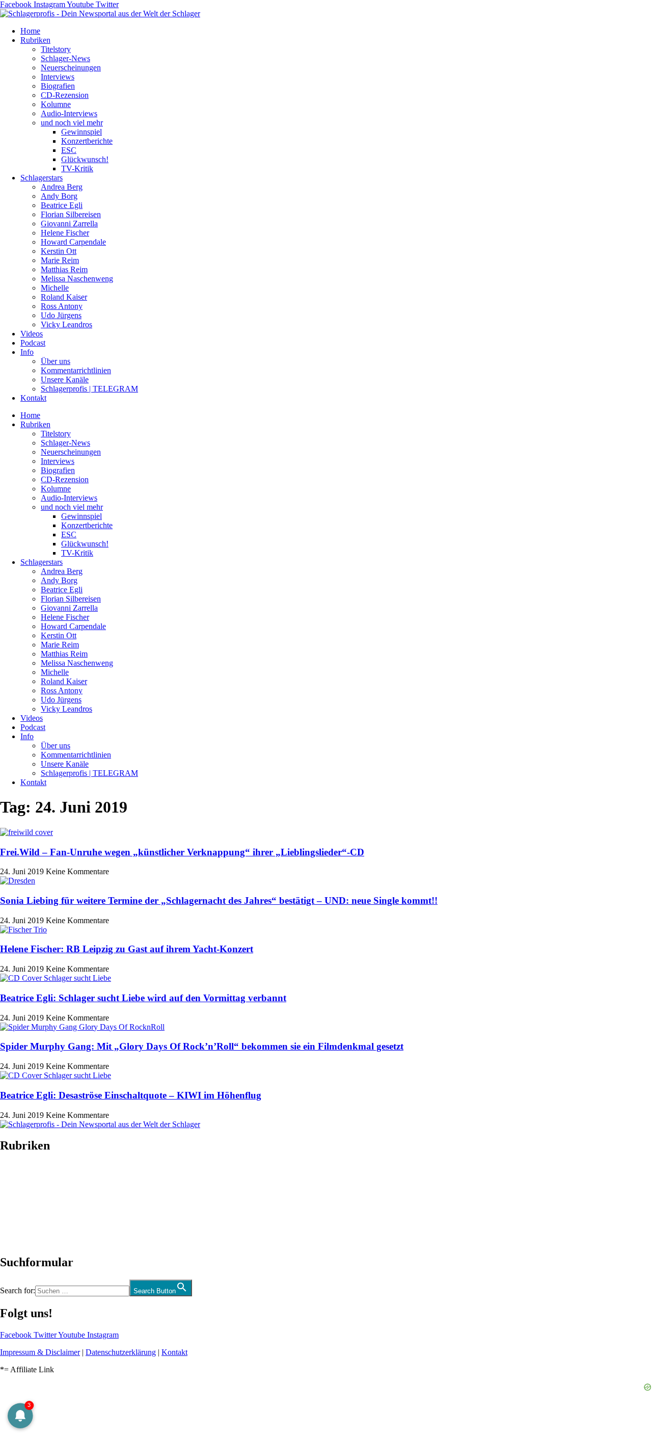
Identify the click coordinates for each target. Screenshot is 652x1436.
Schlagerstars (41, 177)
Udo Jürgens (61, 315)
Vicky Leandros (66, 324)
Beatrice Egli (62, 205)
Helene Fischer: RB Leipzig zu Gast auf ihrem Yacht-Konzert (126, 949)
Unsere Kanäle (65, 379)
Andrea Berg (62, 186)
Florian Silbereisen (71, 214)
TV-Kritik (77, 168)
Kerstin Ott (58, 251)
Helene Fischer (65, 232)
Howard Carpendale (73, 242)
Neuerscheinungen (71, 67)
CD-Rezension (65, 95)
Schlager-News (65, 58)
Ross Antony (62, 306)
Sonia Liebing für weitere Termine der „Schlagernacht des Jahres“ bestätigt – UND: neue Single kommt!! (219, 900)
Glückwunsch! (84, 159)
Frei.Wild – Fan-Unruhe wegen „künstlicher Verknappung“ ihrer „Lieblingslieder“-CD (182, 852)
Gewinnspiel (81, 131)
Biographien (20, 1203)
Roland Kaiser (64, 297)
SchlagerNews (23, 1176)
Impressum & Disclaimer (40, 1352)
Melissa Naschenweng (77, 278)
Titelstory (56, 49)
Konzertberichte (87, 141)
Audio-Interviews (69, 113)
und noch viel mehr (72, 122)
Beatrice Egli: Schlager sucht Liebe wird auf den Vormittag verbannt (143, 998)
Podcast (32, 342)
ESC (68, 150)
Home (30, 31)
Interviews (57, 76)
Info (27, 352)
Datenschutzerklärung (121, 1352)
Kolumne (56, 104)
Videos (31, 333)
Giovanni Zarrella (69, 223)
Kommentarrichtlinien (76, 370)
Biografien (58, 86)
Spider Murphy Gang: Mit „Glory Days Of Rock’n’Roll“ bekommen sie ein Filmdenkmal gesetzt (201, 1046)
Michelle (55, 287)
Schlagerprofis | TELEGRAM (89, 388)
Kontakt (33, 398)
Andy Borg (59, 196)
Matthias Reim (64, 269)
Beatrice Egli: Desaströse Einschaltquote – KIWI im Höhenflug (130, 1095)
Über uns (55, 361)
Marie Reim (60, 260)
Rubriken (35, 40)
